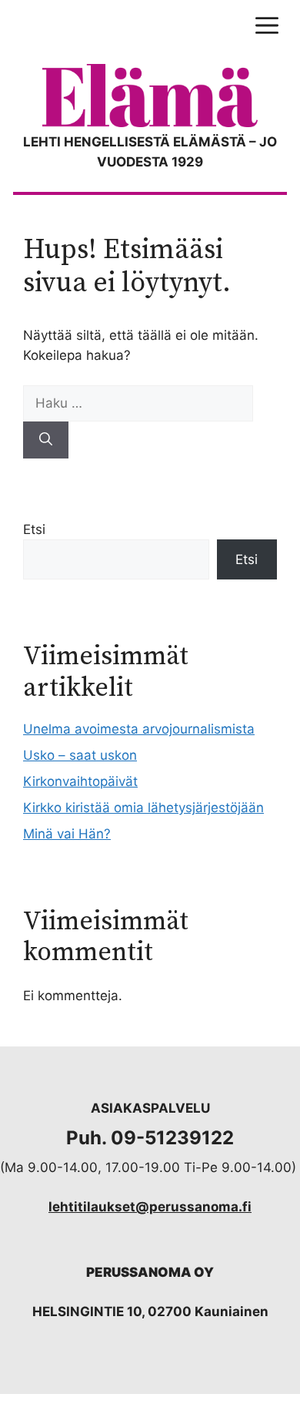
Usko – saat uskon (80, 755)
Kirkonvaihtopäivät (80, 781)
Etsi (34, 529)
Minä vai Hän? (67, 833)
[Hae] (45, 440)
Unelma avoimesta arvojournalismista (139, 729)
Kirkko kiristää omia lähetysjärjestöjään (143, 807)
